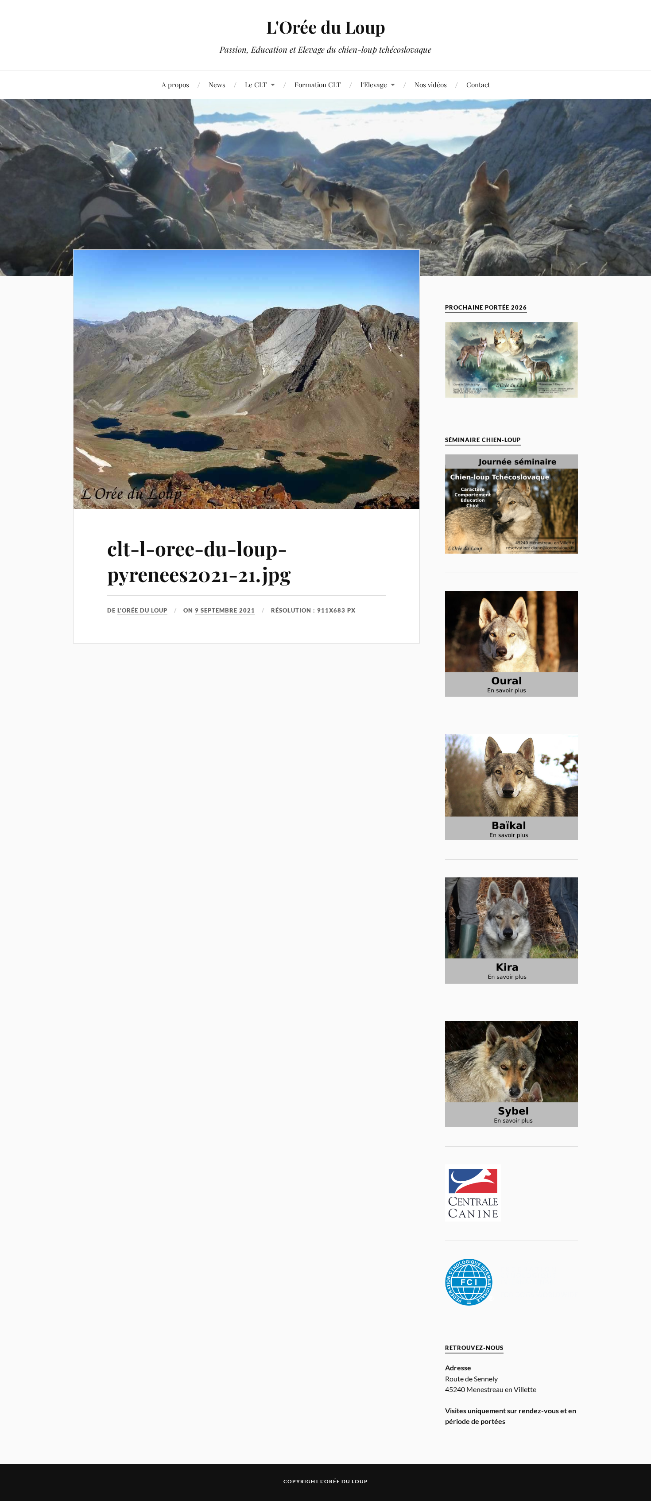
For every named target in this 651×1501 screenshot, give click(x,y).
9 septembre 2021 (225, 610)
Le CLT (256, 84)
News (217, 84)
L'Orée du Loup (325, 27)
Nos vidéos (431, 84)
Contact (478, 84)
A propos (175, 84)
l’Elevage (373, 84)
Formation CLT (317, 84)
